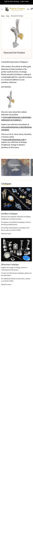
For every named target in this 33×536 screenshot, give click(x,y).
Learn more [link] (15, 170)
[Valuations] (15, 167)
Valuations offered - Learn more (16, 1)
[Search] (28, 9)
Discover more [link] (6, 284)
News (7, 16)
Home (3, 16)
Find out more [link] (6, 233)
